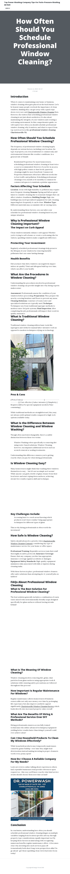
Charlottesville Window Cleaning (41, 112)
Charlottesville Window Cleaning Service (37, 706)
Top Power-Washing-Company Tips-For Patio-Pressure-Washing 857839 (32, 3)
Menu (7, 8)
